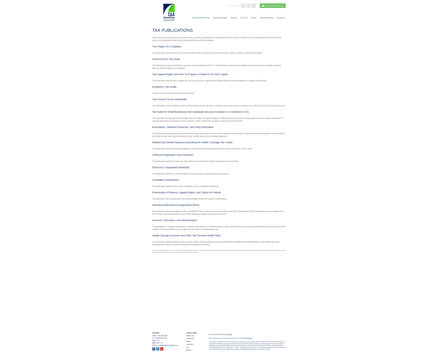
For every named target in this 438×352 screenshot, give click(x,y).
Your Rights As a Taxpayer (166, 46)
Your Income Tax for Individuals (169, 99)
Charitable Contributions (165, 180)
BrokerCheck (248, 338)
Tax (187, 347)
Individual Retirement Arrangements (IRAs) (175, 205)
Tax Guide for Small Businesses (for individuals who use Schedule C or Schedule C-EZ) (200, 111)
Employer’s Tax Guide (164, 86)
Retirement (190, 335)
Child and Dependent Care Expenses (172, 154)
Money (188, 350)
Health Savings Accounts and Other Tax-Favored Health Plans (186, 235)
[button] (201, 17)
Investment (190, 338)
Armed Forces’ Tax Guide (166, 59)
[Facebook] (254, 6)
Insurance (189, 344)
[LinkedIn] (243, 6)
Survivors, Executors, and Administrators (174, 220)
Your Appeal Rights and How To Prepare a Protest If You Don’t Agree (190, 74)
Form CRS (228, 334)
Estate (188, 341)
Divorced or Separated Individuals (170, 167)
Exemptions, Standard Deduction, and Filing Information (183, 127)
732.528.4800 (233, 6)
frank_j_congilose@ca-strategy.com (165, 345)
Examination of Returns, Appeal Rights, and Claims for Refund (186, 192)
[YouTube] (248, 6)
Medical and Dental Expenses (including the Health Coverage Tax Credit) (192, 142)
